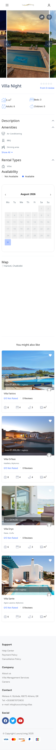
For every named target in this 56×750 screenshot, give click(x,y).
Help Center (8, 650)
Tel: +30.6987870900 (13, 700)
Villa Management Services (15, 677)
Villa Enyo (9, 528)
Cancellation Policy (11, 659)
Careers (6, 681)
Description (11, 121)
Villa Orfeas (10, 459)
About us (6, 673)
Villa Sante (9, 598)
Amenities (9, 127)
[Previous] (7, 44)
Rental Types (11, 160)
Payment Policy (9, 654)
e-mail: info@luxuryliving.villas (17, 704)
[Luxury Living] (49, 389)
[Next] (48, 44)
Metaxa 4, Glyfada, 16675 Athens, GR (20, 696)
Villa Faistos (10, 393)
